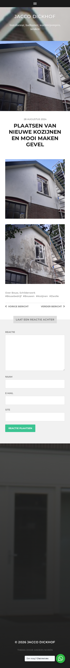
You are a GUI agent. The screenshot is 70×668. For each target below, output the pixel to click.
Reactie (10, 332)
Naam (8, 376)
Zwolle (55, 296)
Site (7, 409)
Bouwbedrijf (14, 296)
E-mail (9, 393)
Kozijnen (43, 296)
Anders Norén (43, 650)
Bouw (15, 292)
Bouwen (30, 296)
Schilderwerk (27, 292)
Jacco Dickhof (35, 16)
